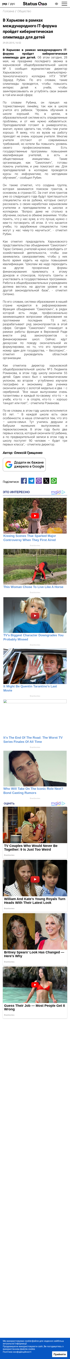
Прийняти (60, 1354)
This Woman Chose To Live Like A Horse (33, 587)
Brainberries (35, 545)
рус (12, 3)
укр (4, 3)
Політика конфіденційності (17, 1352)
